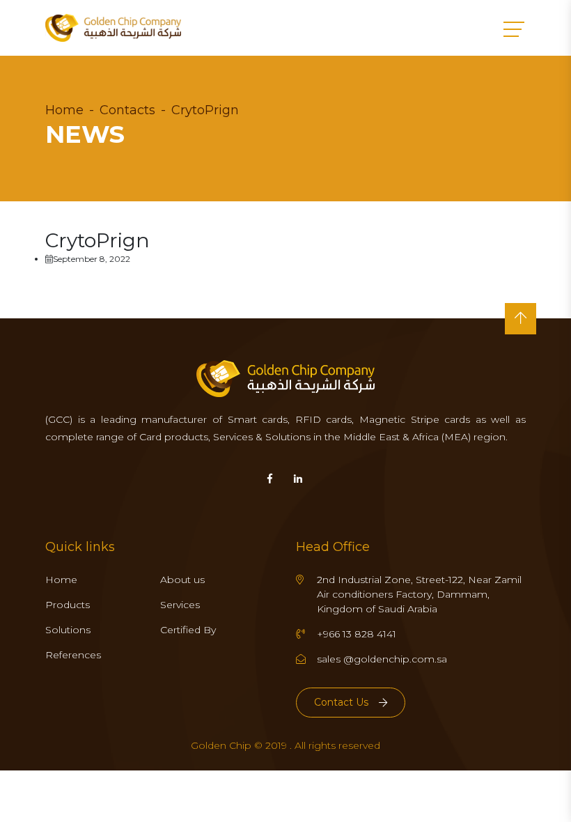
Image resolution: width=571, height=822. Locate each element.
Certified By (188, 629)
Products (67, 604)
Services (180, 604)
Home (64, 110)
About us (182, 579)
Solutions (68, 629)
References (73, 655)
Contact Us (341, 702)
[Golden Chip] (113, 28)
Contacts (127, 110)
